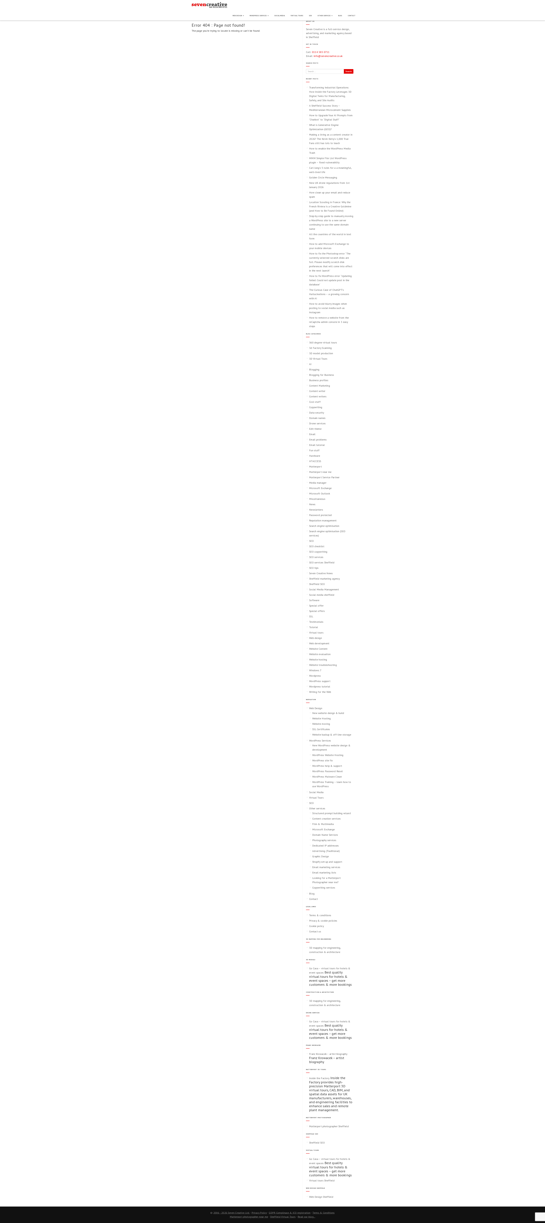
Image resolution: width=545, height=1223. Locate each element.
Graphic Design (320, 856)
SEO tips (313, 567)
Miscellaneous (317, 499)
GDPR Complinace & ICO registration (289, 1212)
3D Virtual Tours (318, 358)
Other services (324, 15)
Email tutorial (317, 445)
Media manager (317, 482)
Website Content (318, 648)
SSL (311, 616)
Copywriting (315, 407)
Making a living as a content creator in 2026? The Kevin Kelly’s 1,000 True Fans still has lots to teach (331, 139)
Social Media (279, 15)
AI (310, 364)
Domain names (317, 418)
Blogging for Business (321, 374)
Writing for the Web (320, 692)
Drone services (317, 423)
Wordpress (315, 675)
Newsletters (316, 509)
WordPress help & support (327, 765)
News (312, 504)
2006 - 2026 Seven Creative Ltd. (231, 1212)
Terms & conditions (320, 915)
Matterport (315, 466)
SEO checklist (316, 546)
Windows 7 (315, 670)
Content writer (317, 391)
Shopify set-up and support (327, 861)
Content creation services (326, 818)
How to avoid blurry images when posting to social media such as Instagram (328, 308)
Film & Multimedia (323, 824)
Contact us (315, 931)
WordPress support (319, 681)
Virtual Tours (297, 15)
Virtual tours (316, 632)
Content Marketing (319, 385)
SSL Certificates (321, 729)
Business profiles (318, 380)
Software (314, 600)
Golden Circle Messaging (323, 177)
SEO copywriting (318, 551)
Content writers (318, 396)
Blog (340, 15)
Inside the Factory (319, 1078)
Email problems (318, 439)
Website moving (321, 723)
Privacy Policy (259, 1212)
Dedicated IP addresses (325, 845)
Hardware (314, 455)
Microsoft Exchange (320, 488)
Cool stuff (315, 401)
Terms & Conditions (323, 1212)
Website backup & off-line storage (331, 734)
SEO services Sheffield (322, 562)
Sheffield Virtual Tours (282, 1216)
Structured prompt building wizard (331, 813)
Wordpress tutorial (319, 686)
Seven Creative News (321, 573)
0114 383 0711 (321, 52)
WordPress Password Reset (327, 771)
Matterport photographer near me (249, 1216)
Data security (316, 412)
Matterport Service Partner (324, 477)
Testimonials (316, 621)
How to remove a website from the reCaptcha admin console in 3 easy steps (329, 322)
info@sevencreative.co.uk (328, 56)
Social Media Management (324, 589)
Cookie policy (316, 926)
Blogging (314, 369)
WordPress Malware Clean (327, 776)
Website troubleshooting (323, 665)
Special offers (317, 611)
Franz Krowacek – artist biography (328, 1054)
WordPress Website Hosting (327, 755)
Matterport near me (320, 472)
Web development (319, 643)
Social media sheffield (321, 594)
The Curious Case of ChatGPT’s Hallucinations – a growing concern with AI (329, 294)
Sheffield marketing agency (324, 578)
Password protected (320, 515)
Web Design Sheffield (321, 1196)
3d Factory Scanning (320, 348)
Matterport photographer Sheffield (329, 1126)
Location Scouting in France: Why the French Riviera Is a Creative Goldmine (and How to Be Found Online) (330, 206)
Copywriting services (323, 887)
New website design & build (328, 713)
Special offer (316, 605)
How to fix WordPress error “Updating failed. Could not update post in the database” (330, 280)
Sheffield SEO (317, 584)
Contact (352, 15)
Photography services (324, 840)
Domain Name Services (325, 834)
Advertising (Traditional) (326, 851)
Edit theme (315, 428)
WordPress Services (258, 15)
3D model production (321, 353)
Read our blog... (306, 1216)
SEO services (316, 557)
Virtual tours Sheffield (322, 1180)
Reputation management (323, 520)
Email (312, 434)
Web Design (238, 15)
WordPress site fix (322, 760)
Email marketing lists (324, 872)
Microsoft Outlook (319, 493)
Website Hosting (321, 718)
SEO (310, 15)
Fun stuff (314, 450)
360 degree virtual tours (323, 342)
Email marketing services (326, 867)
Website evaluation (320, 654)
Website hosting (318, 659)
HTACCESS (315, 461)
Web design (315, 638)
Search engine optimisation (324, 525)
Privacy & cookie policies (323, 920)
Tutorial (313, 627)
